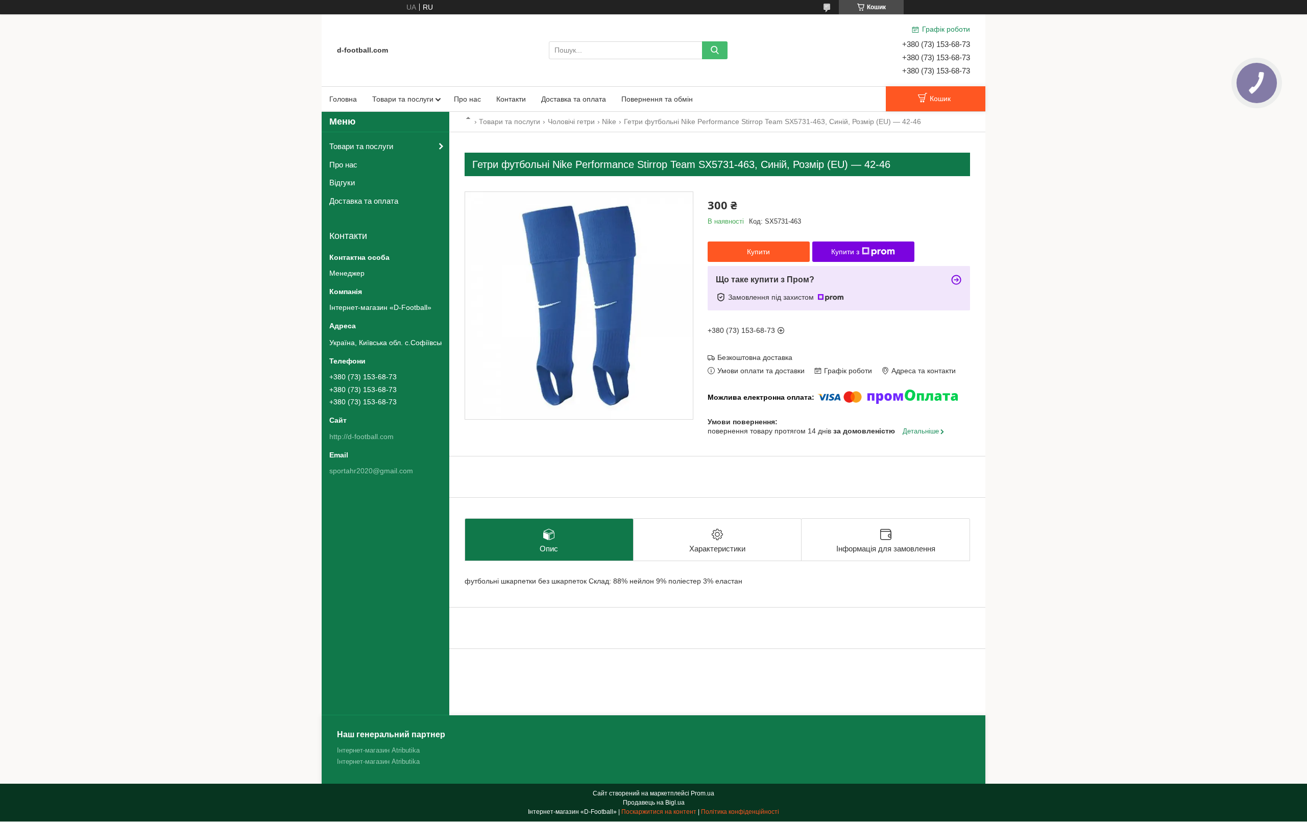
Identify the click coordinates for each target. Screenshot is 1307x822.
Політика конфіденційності (740, 811)
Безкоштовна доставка (754, 357)
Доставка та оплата (573, 99)
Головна (343, 99)
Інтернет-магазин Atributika (378, 750)
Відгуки (342, 182)
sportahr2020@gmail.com (371, 471)
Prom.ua (702, 793)
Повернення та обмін (657, 99)
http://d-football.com (361, 436)
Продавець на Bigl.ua (654, 802)
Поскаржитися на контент (658, 811)
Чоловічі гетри (571, 121)
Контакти (511, 99)
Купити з (845, 252)
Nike (609, 121)
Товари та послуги (402, 99)
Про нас (467, 99)
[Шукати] (715, 50)
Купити (758, 252)
